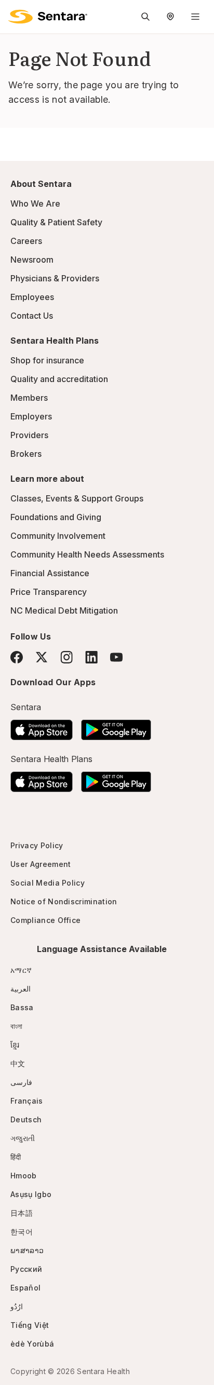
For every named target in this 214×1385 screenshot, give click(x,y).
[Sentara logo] (47, 16)
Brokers (26, 454)
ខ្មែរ (15, 1044)
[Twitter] (41, 657)
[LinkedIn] (91, 657)
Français (26, 1100)
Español (25, 1287)
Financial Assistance (49, 573)
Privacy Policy (36, 845)
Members (29, 397)
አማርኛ (21, 970)
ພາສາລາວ (27, 1250)
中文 (17, 1063)
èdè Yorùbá (32, 1343)
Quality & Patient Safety (56, 222)
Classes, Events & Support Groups (76, 498)
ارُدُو (16, 1306)
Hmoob (23, 1175)
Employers (31, 416)
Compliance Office (45, 920)
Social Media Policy (47, 882)
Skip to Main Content (15, 14)
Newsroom (32, 259)
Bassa (22, 1007)
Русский (26, 1269)
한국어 (21, 1231)
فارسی (21, 1082)
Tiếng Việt (29, 1325)
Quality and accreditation (59, 379)
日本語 (21, 1213)
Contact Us (31, 315)
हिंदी (15, 1156)
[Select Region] (170, 16)
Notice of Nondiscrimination (63, 901)
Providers (29, 435)
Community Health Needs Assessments (87, 554)
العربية (20, 988)
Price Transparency (48, 592)
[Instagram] (66, 657)
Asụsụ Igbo (30, 1194)
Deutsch (26, 1119)
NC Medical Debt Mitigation (64, 610)
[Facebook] (16, 657)
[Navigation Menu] (195, 16)
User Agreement (40, 864)
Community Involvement (57, 536)
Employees (32, 297)
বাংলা (16, 1026)
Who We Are (35, 203)
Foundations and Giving (55, 517)
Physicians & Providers (54, 278)
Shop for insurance (47, 360)
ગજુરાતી (22, 1138)
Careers (26, 241)
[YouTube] (116, 657)
